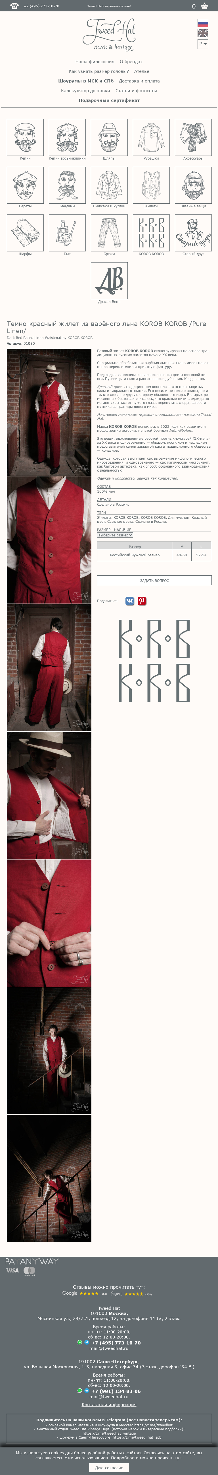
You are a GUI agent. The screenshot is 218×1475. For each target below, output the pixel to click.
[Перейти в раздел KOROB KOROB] (151, 232)
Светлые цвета (120, 521)
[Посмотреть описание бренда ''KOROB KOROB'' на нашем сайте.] (154, 661)
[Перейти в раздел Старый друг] (193, 232)
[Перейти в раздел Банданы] (67, 185)
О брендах (131, 61)
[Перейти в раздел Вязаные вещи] (193, 185)
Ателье (141, 71)
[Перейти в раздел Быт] (67, 232)
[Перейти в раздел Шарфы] (25, 232)
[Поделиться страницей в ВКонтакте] (130, 604)
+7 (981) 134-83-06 (116, 1391)
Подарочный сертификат (109, 100)
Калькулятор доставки (85, 90)
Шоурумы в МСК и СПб (86, 80)
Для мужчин (178, 517)
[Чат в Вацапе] (79, 1342)
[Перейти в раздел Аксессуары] (193, 137)
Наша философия (95, 61)
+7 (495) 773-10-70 (116, 1342)
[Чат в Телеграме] (86, 1343)
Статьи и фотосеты (136, 90)
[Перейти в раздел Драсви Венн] (109, 280)
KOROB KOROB (126, 517)
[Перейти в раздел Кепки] (25, 137)
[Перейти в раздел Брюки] (109, 232)
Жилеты (104, 517)
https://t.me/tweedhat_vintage (109, 1433)
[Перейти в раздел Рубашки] (151, 137)
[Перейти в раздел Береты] (25, 185)
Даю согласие (109, 1467)
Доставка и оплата (139, 80)
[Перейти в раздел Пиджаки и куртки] (109, 185)
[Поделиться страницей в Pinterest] (142, 604)
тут (178, 1457)
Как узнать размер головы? (99, 71)
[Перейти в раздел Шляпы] (109, 137)
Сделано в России (150, 521)
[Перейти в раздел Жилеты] (151, 185)
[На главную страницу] (109, 35)
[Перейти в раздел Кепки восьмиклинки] (67, 137)
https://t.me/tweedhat (153, 1425)
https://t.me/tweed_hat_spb (137, 1437)
